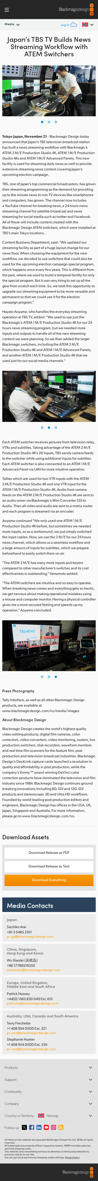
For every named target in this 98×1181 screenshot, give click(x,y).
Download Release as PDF (49, 852)
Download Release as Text (49, 866)
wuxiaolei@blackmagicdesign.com (33, 970)
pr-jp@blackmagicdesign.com (30, 936)
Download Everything (49, 879)
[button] (42, 122)
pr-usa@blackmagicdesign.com (31, 1033)
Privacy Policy (72, 1157)
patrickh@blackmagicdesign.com (32, 1003)
